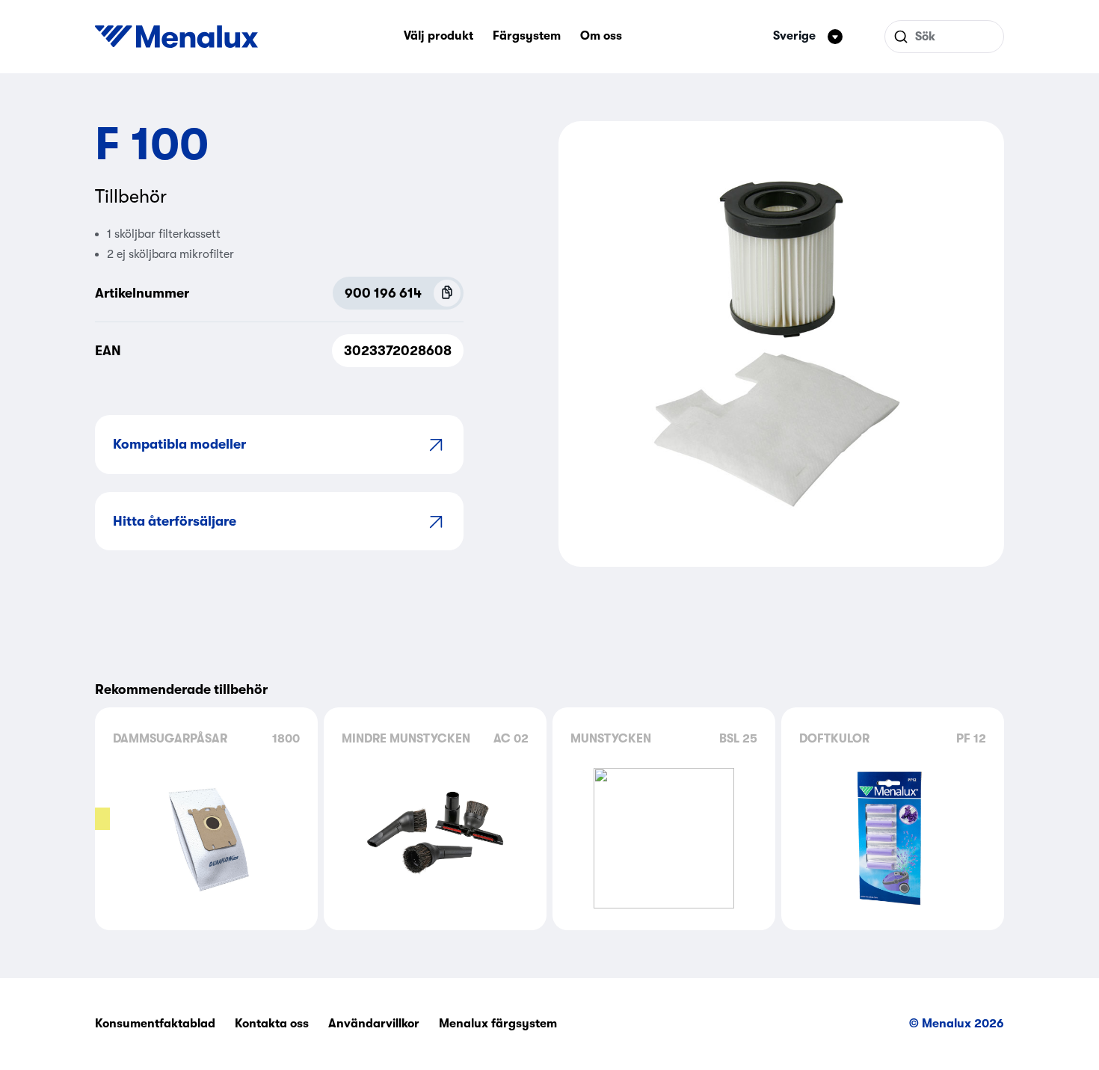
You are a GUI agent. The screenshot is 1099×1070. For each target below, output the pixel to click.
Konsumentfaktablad (155, 1023)
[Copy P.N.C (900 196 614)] (447, 293)
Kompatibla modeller (179, 444)
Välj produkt (438, 36)
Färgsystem (527, 36)
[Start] (176, 36)
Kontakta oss (272, 1023)
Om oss (601, 36)
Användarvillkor (373, 1023)
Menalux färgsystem (498, 1023)
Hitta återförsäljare (174, 521)
